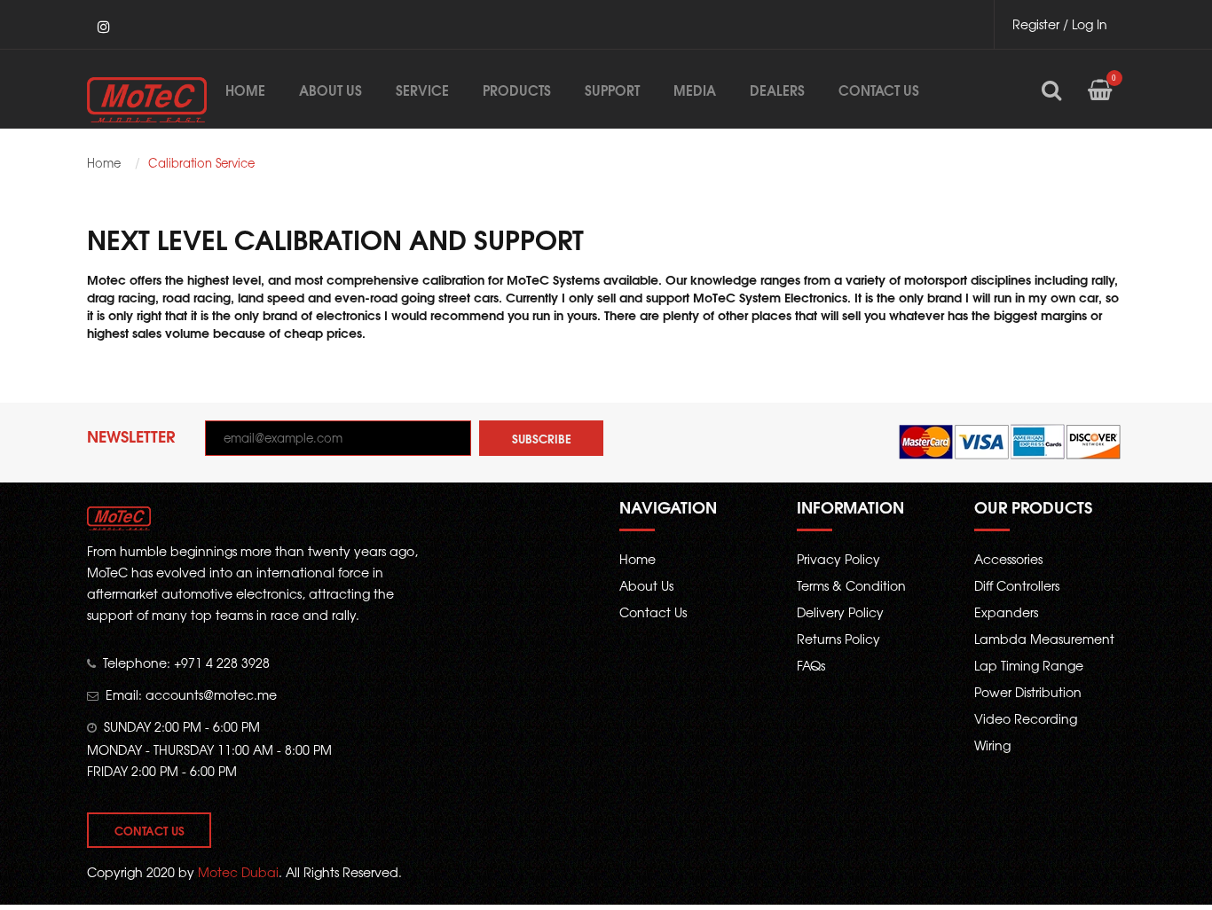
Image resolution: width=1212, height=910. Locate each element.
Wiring (992, 745)
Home (245, 89)
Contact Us (149, 830)
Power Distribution (1028, 692)
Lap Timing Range (1028, 665)
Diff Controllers (1016, 585)
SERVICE (422, 89)
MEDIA (694, 89)
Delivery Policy (840, 612)
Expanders (1006, 612)
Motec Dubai (238, 872)
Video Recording (1025, 718)
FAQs (811, 665)
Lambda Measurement (1044, 638)
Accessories (1008, 559)
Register (1035, 24)
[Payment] (1009, 441)
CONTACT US (878, 89)
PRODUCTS (517, 89)
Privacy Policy (838, 559)
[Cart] (1100, 103)
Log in (1089, 24)
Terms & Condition (851, 585)
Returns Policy (838, 638)
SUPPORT (612, 89)
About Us (646, 585)
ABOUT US (330, 89)
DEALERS (777, 89)
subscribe (541, 438)
